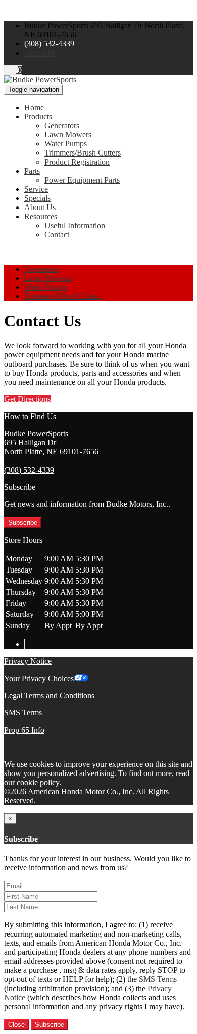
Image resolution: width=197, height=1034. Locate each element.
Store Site (39, 52)
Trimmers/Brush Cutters (82, 152)
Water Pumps (65, 143)
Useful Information (74, 225)
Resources (40, 216)
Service (36, 189)
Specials (37, 198)
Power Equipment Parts (82, 180)
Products (38, 116)
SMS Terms (23, 712)
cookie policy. (39, 782)
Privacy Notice (28, 661)
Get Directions (27, 399)
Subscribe (22, 522)
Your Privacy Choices (39, 678)
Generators (61, 125)
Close (16, 1024)
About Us (40, 207)
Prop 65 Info (24, 730)
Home (34, 107)
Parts (32, 171)
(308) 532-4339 (49, 43)
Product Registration (77, 162)
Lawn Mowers (67, 134)
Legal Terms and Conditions (49, 695)
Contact (56, 234)
